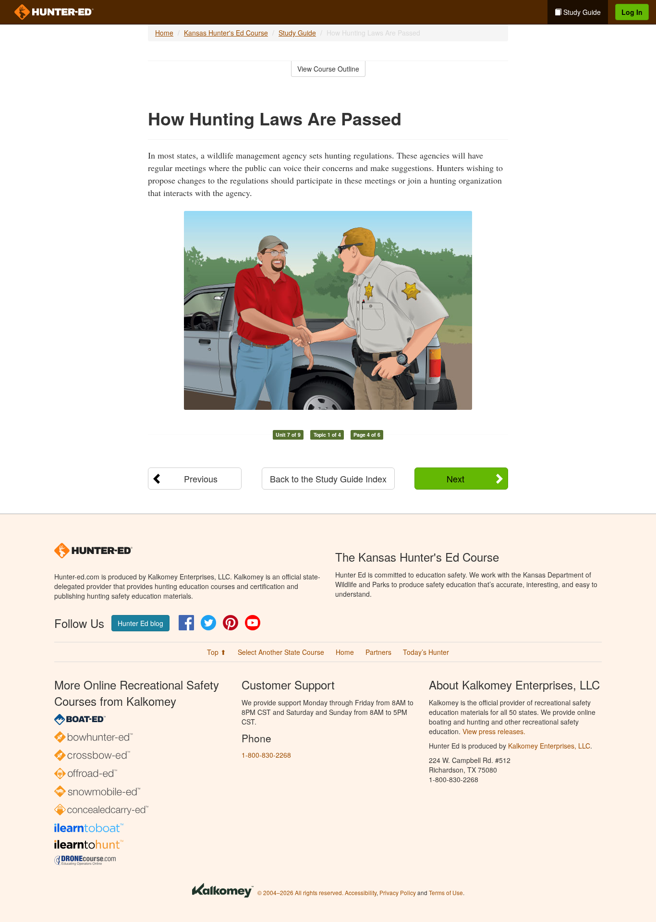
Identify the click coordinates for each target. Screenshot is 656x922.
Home (164, 32)
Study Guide (581, 12)
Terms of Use (446, 892)
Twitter (208, 622)
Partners (378, 652)
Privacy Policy (397, 892)
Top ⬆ (216, 652)
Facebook (186, 622)
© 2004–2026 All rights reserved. (300, 892)
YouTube (252, 622)
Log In (632, 12)
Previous (201, 478)
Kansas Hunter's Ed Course (226, 32)
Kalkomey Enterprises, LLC (549, 745)
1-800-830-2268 (266, 755)
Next (455, 478)
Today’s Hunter (426, 652)
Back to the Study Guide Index (328, 478)
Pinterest (230, 622)
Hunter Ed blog (140, 623)
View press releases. (493, 731)
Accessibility (361, 892)
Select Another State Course (281, 652)
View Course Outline (328, 69)
